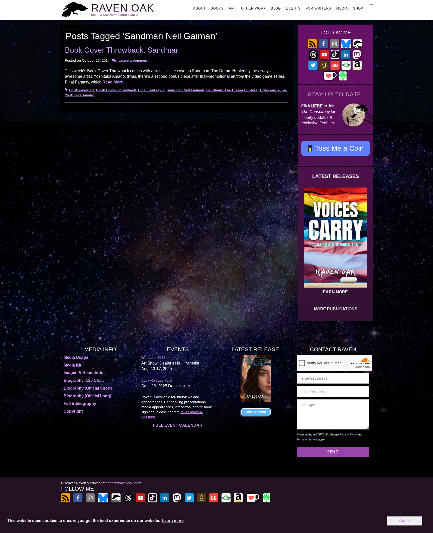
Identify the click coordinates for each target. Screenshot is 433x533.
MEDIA (342, 8)
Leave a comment (134, 60)
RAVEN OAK (122, 8)
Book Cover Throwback (116, 90)
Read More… (114, 82)
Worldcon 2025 (153, 358)
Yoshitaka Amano (79, 95)
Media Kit (72, 365)
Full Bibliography (80, 403)
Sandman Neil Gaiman (185, 90)
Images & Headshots (83, 373)
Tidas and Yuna (272, 90)
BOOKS (217, 8)
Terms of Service (307, 439)
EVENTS (293, 8)
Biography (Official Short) (88, 388)
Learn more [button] (173, 520)
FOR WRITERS (318, 8)
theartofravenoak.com (123, 483)
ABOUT (199, 8)
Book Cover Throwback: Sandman (122, 50)
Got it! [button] (404, 521)
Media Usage (76, 357)
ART (232, 8)
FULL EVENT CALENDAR (177, 425)
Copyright (73, 411)
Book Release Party (157, 380)
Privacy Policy (348, 434)
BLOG (276, 8)
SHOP (358, 8)
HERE (317, 106)
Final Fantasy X (151, 90)
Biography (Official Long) (87, 396)
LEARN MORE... (335, 292)
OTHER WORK (253, 8)
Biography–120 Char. (84, 380)
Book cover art (81, 90)
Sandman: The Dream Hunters (231, 90)
